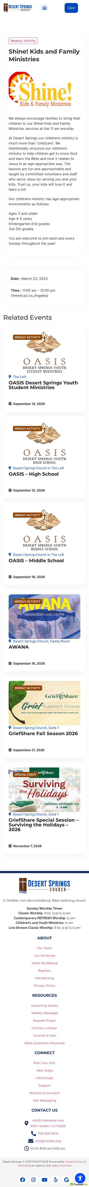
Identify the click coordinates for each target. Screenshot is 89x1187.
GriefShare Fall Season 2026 (43, 733)
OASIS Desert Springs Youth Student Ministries (43, 385)
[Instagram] (33, 1180)
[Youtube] (44, 1180)
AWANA (19, 647)
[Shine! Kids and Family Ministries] (44, 352)
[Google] (67, 1180)
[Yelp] (55, 1180)
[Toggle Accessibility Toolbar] (80, 1178)
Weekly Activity (23, 41)
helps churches (61, 1165)
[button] (44, 7)
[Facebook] (22, 1180)
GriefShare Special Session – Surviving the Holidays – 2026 (43, 824)
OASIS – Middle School (36, 561)
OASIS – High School (34, 474)
